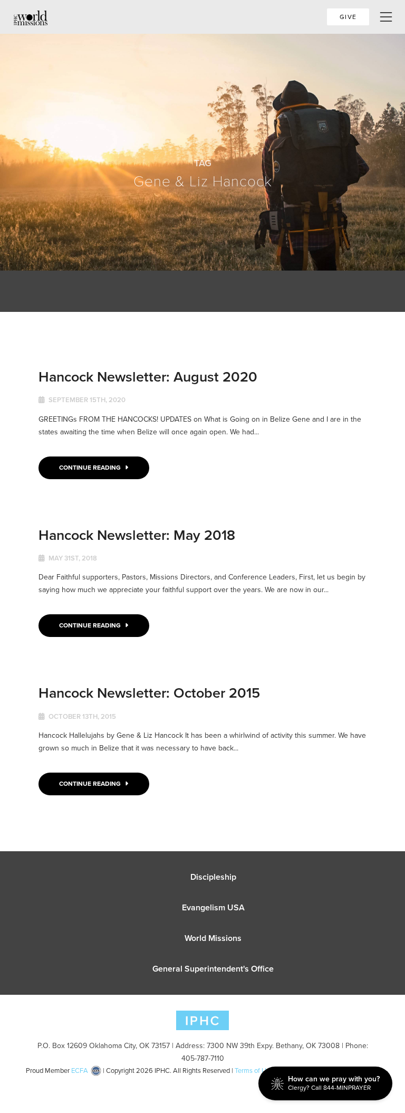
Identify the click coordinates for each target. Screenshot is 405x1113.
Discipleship (213, 877)
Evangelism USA (213, 907)
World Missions (213, 938)
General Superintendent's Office (213, 969)
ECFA (79, 1071)
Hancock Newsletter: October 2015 (149, 692)
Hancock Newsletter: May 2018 (136, 535)
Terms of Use (254, 1071)
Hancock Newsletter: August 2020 (147, 376)
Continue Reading (90, 467)
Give (348, 17)
